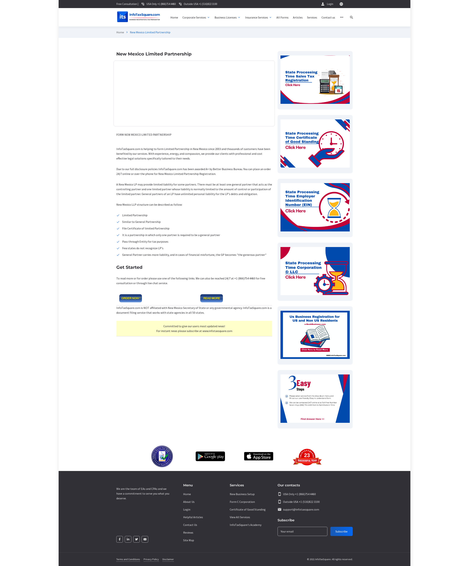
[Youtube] (145, 539)
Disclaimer (168, 559)
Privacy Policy (151, 559)
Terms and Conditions (128, 559)
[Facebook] (119, 539)
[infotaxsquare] (138, 17)
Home (120, 32)
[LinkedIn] (128, 539)
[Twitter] (136, 539)
